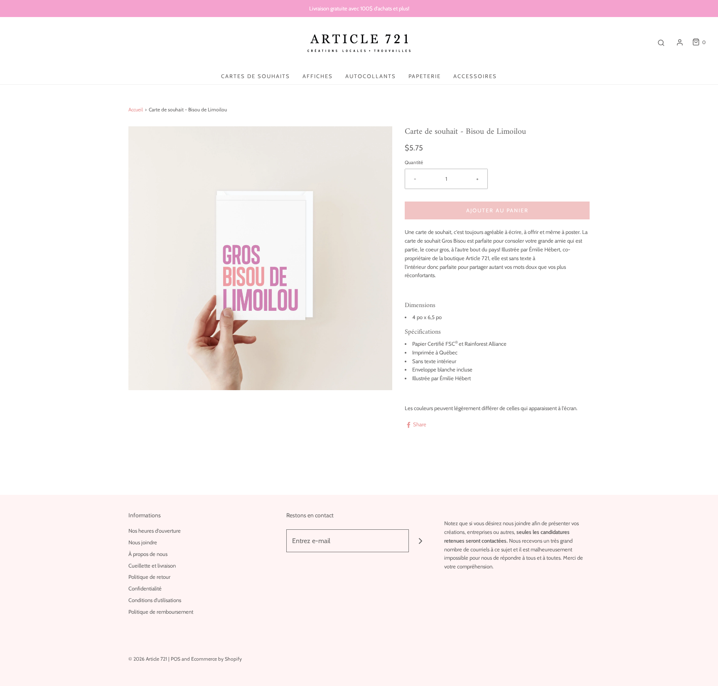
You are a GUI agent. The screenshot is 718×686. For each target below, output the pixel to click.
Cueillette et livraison (152, 565)
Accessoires (475, 76)
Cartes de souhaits (255, 76)
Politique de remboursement (160, 611)
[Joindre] (420, 540)
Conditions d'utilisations (154, 600)
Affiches (317, 76)
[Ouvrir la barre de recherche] (661, 42)
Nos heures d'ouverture (154, 530)
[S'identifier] (680, 42)
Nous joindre (142, 542)
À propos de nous (147, 554)
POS (175, 659)
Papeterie (424, 76)
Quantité (414, 162)
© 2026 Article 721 (147, 659)
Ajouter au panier (497, 210)
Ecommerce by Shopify (216, 659)
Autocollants (370, 76)
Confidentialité (145, 588)
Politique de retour (149, 576)
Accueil (135, 109)
